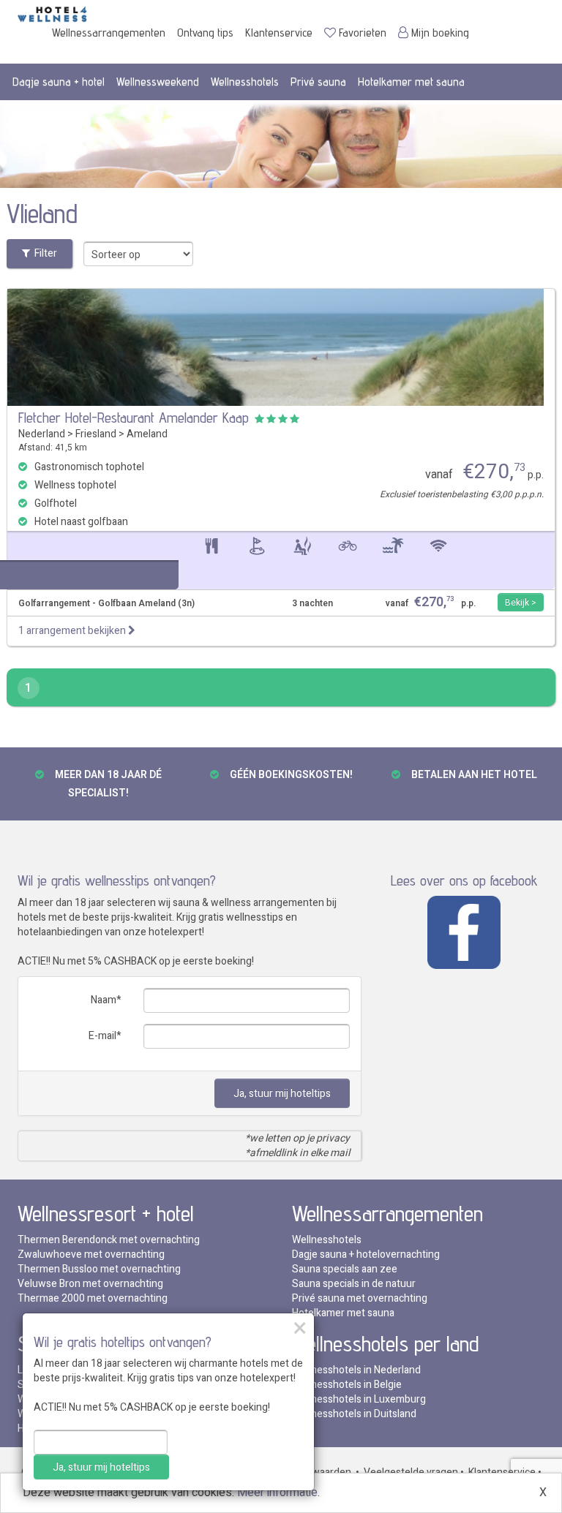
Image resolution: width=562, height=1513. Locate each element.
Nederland (41, 434)
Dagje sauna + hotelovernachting (366, 1254)
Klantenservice (278, 32)
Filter (43, 253)
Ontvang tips (205, 32)
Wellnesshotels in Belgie (347, 1384)
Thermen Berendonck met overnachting (109, 1240)
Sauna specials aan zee (344, 1269)
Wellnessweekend (157, 81)
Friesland (95, 434)
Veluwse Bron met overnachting (90, 1283)
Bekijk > (520, 602)
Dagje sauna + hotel (58, 81)
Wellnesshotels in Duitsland (354, 1414)
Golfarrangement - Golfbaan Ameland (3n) (106, 603)
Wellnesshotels (245, 81)
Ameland (147, 434)
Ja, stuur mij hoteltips (282, 1093)
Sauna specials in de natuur (354, 1283)
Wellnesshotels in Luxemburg (359, 1399)
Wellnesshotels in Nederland (356, 1370)
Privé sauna (318, 81)
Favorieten (362, 32)
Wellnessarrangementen (108, 32)
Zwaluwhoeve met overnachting (91, 1254)
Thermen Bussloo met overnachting (99, 1269)
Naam (103, 1000)
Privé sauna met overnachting (359, 1298)
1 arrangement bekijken (73, 630)
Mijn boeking (440, 32)
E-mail (102, 1036)
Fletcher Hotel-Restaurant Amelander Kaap (133, 417)
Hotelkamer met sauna (411, 81)
